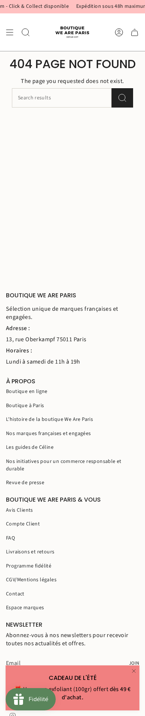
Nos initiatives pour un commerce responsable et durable (64, 465)
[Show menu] (9, 32)
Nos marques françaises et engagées (48, 433)
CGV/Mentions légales (31, 580)
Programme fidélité (28, 566)
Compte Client (23, 524)
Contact (15, 594)
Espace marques (25, 607)
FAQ (10, 538)
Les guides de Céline (30, 447)
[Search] (122, 98)
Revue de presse (25, 482)
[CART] (134, 32)
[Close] (133, 671)
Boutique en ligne (27, 391)
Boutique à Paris (25, 405)
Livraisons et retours (30, 552)
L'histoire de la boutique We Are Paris (49, 419)
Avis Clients (19, 510)
